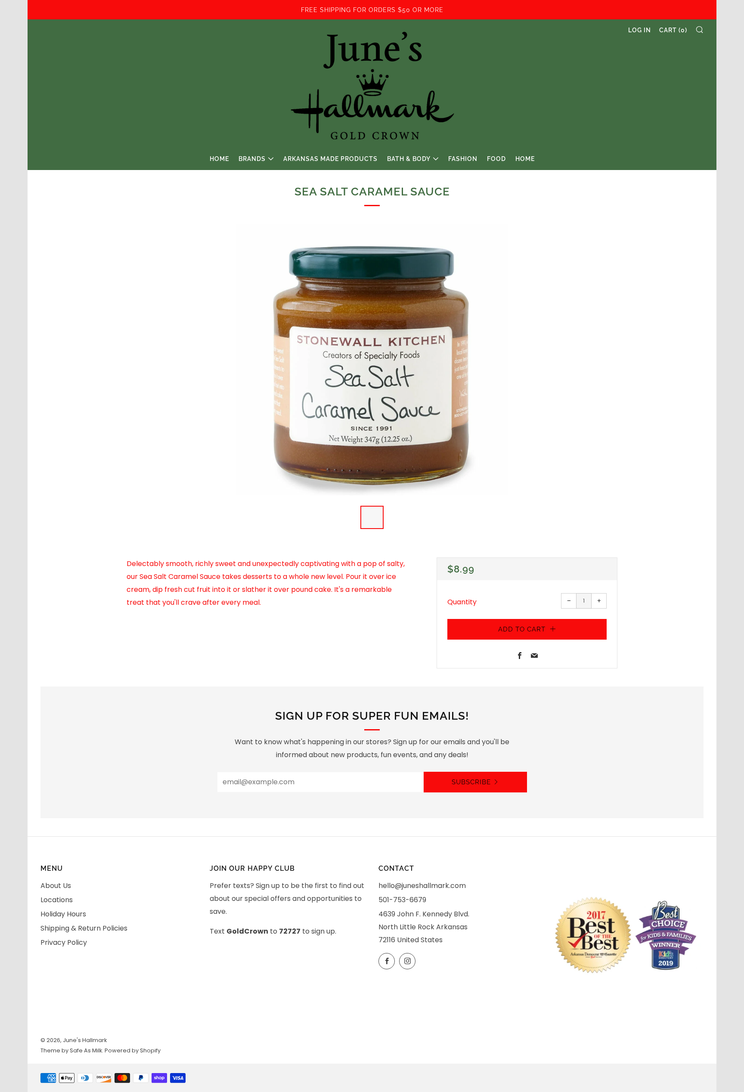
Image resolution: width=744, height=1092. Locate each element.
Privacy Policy (63, 942)
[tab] (372, 517)
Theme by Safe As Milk (71, 1050)
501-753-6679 (402, 900)
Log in (639, 30)
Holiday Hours (63, 914)
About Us (55, 886)
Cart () (673, 30)
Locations (56, 900)
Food (496, 158)
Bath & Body (409, 158)
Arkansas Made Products (330, 158)
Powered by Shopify (133, 1050)
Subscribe (471, 782)
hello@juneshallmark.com (422, 886)
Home (219, 158)
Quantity (462, 602)
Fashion (462, 158)
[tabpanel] (372, 359)
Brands (252, 158)
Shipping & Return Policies (83, 928)
